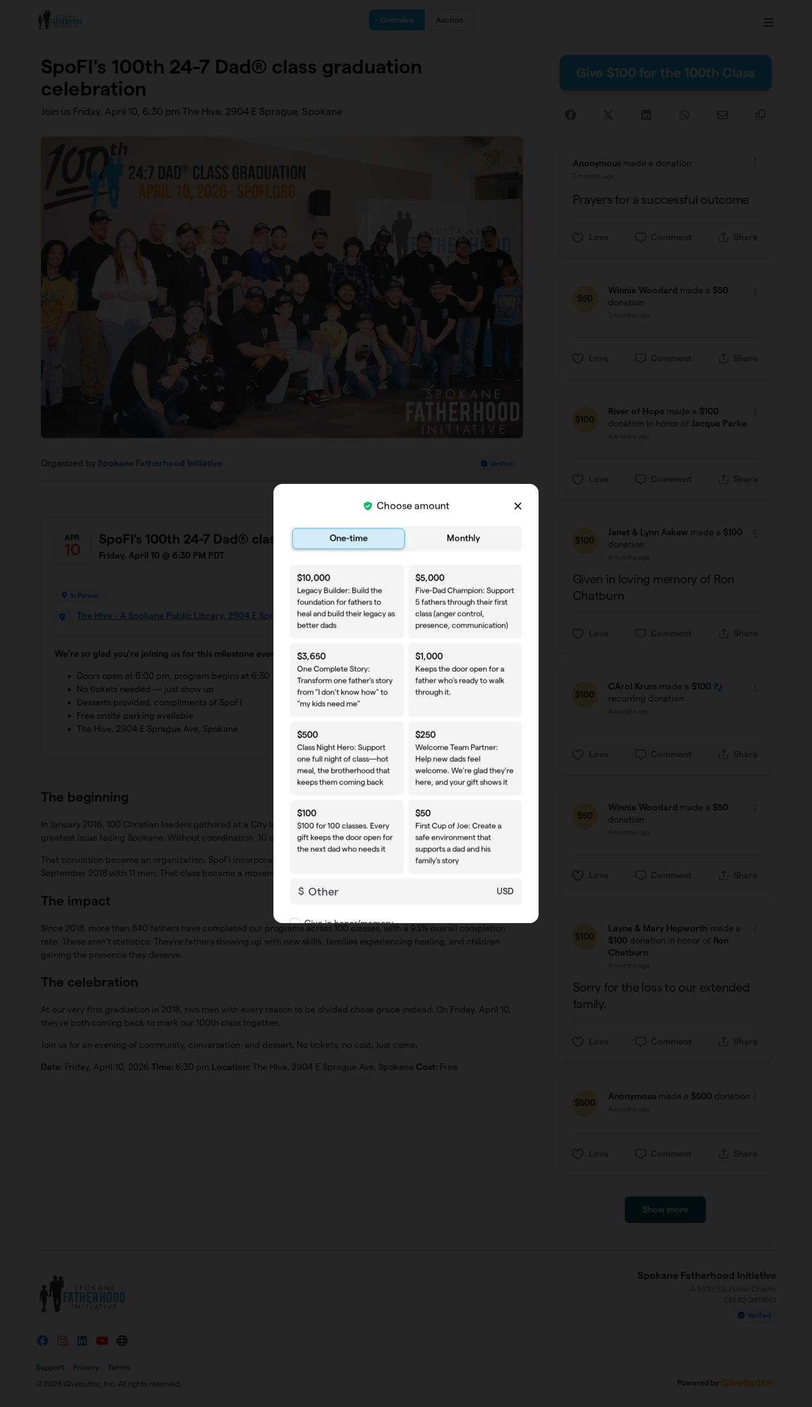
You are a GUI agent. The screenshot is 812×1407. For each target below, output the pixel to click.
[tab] (348, 539)
